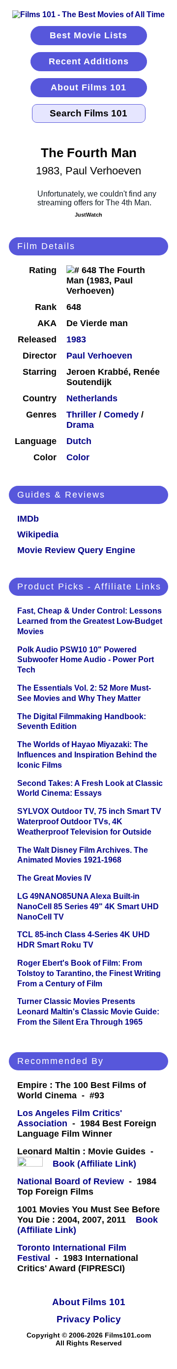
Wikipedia (38, 534)
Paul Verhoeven (99, 356)
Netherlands (92, 398)
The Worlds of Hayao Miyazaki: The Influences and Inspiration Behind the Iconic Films (87, 754)
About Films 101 (88, 87)
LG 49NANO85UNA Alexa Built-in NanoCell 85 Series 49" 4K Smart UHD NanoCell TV (88, 906)
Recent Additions (89, 61)
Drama (80, 425)
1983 (76, 339)
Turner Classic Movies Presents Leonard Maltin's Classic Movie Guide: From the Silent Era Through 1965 (88, 1011)
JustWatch (88, 215)
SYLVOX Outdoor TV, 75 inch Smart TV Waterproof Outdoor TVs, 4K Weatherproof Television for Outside (89, 821)
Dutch (78, 441)
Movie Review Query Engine (76, 550)
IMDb (28, 519)
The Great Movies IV (54, 878)
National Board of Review (70, 1181)
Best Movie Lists (88, 35)
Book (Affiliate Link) (94, 1164)
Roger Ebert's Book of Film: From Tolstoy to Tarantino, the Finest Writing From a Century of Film (89, 973)
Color (77, 457)
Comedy (121, 414)
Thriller (81, 414)
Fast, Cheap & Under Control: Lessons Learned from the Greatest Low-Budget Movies (89, 621)
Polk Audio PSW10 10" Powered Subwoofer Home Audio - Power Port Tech (85, 659)
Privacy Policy (89, 1319)
